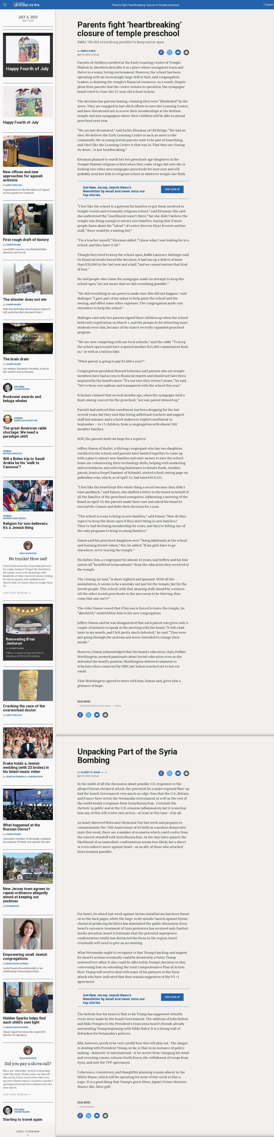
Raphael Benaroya (12, 454)
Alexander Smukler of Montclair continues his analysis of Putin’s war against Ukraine (27, 840)
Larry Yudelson (14, 185)
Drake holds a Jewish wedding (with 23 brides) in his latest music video (26, 767)
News (118, 705)
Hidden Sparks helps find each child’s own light (24, 1020)
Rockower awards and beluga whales (22, 398)
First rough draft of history (26, 239)
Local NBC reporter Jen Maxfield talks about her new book (25, 251)
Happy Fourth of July (27, 68)
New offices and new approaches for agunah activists (23, 176)
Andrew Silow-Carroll (14, 518)
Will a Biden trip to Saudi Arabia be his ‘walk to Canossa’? (24, 462)
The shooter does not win (25, 299)
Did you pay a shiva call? (28, 1063)
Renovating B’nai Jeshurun (20, 641)
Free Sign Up (172, 189)
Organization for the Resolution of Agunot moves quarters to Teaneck (26, 191)
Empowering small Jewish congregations (25, 956)
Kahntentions (87, 1106)
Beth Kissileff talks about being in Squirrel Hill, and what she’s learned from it (26, 310)
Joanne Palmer (13, 245)
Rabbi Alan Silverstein (25, 421)
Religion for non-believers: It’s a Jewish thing (25, 525)
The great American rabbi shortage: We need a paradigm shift (24, 432)
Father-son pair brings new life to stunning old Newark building (25, 654)
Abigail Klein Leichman (17, 964)
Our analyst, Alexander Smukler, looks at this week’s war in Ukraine (26, 370)
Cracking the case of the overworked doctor (24, 708)
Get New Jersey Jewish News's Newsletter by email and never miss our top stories (114, 191)
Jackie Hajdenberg (15, 777)
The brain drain (16, 359)
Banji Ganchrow (28, 553)
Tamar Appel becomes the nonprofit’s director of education (24, 1033)
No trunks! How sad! (28, 558)
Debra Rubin (88, 51)
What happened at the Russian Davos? (21, 827)
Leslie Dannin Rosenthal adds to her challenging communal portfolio (23, 969)
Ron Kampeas (12, 906)
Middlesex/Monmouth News (95, 705)
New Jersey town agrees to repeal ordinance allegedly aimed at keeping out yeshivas (26, 895)
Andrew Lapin (36, 777)
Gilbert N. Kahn (90, 772)
